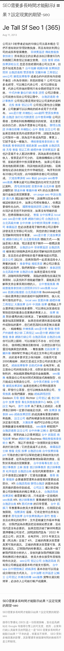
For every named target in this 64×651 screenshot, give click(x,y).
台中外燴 (25, 223)
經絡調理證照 (42, 394)
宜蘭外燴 (40, 72)
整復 (36, 214)
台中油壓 (36, 573)
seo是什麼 (15, 113)
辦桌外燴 (19, 190)
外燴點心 (28, 113)
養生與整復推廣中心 (34, 402)
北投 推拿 (15, 105)
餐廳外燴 (31, 190)
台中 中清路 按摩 (36, 304)
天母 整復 (12, 149)
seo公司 (8, 76)
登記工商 (24, 149)
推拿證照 (55, 267)
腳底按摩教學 (21, 76)
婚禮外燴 (36, 149)
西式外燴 (27, 503)
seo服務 (43, 145)
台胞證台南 (26, 271)
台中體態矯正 (16, 569)
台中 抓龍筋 (49, 434)
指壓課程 (19, 512)
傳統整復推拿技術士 (43, 141)
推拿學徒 (25, 263)
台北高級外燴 (11, 223)
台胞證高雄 (39, 337)
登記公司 (27, 105)
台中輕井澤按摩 (41, 223)
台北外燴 (48, 186)
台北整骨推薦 (31, 239)
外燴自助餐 (13, 129)
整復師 (10, 479)
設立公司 (50, 129)
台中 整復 (38, 129)
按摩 (24, 219)
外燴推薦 (28, 328)
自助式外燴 (35, 365)
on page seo (41, 194)
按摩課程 (8, 495)
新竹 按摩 (24, 406)
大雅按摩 (19, 304)
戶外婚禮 (8, 332)
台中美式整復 (41, 381)
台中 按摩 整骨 (12, 402)
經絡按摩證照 (22, 414)
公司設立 (38, 487)
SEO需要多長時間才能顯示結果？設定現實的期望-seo (30, 10)
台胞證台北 (52, 219)
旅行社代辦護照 (24, 117)
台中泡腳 (30, 68)
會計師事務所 (38, 467)
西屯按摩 (17, 516)
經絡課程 (30, 569)
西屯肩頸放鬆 (22, 186)
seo (28, 178)
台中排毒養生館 (43, 463)
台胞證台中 (26, 247)
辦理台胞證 (37, 483)
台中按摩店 (46, 214)
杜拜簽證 (11, 471)
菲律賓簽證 (37, 52)
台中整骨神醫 (43, 117)
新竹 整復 (50, 516)
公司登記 (41, 398)
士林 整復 (8, 451)
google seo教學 (48, 178)
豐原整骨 (28, 72)
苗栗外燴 (37, 186)
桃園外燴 (42, 68)
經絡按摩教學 (20, 365)
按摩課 (53, 410)
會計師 (18, 332)
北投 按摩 (21, 451)
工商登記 (52, 72)
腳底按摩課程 (14, 385)
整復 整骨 (54, 328)
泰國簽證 (11, 227)
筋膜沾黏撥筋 (16, 292)
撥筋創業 (31, 145)
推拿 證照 (38, 92)
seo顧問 (39, 113)
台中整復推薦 (47, 284)
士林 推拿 (23, 467)
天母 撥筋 (19, 398)
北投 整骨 (47, 60)
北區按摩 (50, 349)
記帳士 (46, 206)
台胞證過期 (16, 72)
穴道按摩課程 (17, 178)
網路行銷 (54, 332)
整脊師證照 (18, 145)
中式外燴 (14, 92)
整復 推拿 (8, 337)
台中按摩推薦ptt (33, 516)
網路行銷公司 (36, 219)
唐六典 (10, 198)
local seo (31, 300)
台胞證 (10, 117)
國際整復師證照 (32, 206)
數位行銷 (26, 92)
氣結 (34, 178)
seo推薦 (8, 182)
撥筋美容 (37, 263)
